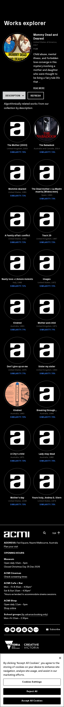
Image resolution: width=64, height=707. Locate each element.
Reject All (32, 691)
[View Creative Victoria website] (22, 646)
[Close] (60, 658)
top (54, 533)
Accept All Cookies (32, 701)
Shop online (10, 608)
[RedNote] (36, 629)
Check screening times (15, 577)
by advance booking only (34, 615)
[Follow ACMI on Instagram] (24, 629)
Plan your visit (11, 547)
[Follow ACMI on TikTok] (18, 629)
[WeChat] (30, 629)
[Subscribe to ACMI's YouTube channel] (12, 629)
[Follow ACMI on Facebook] (7, 629)
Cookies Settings (32, 682)
